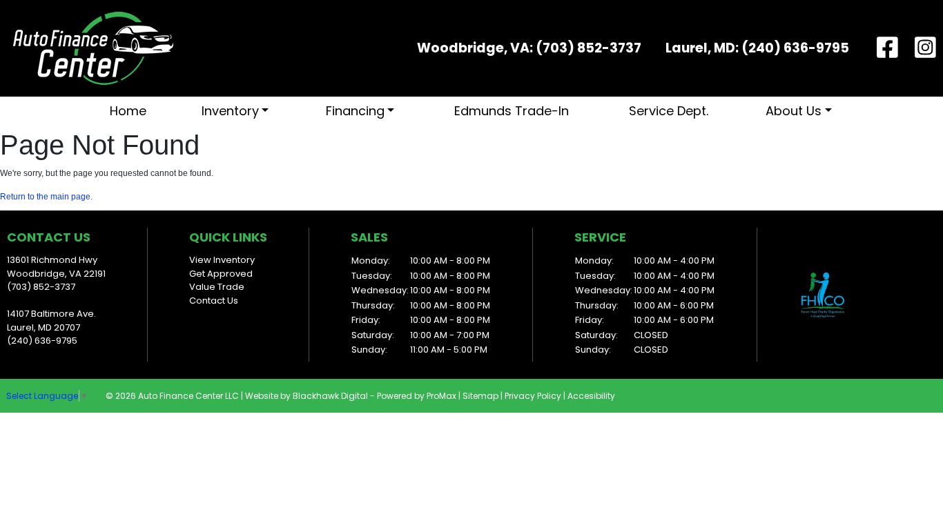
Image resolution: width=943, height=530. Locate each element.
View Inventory (222, 259)
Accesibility (591, 396)
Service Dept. (668, 110)
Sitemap (480, 396)
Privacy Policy (533, 396)
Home (128, 110)
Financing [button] (355, 110)
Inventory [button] (230, 110)
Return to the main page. (46, 197)
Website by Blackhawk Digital (306, 396)
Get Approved (221, 273)
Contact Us (213, 300)
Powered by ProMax (416, 396)
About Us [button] (794, 110)
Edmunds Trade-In (511, 110)
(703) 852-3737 (588, 48)
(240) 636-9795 (795, 48)
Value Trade (216, 286)
